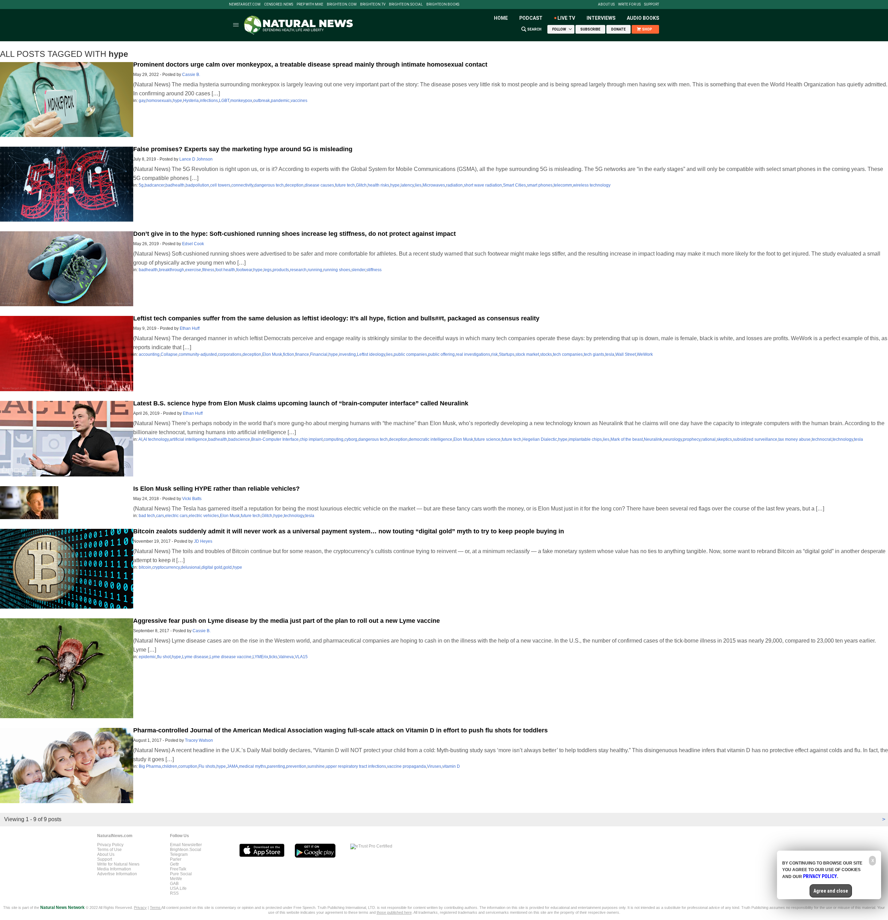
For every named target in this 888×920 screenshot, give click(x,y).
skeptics (724, 439)
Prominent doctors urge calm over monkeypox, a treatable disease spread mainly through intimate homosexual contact (310, 64)
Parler (175, 859)
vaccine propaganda (406, 766)
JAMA (232, 766)
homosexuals (159, 100)
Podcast (531, 18)
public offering (441, 354)
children (169, 766)
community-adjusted (198, 354)
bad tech (147, 515)
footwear (244, 269)
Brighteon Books (442, 4)
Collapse (169, 354)
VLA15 (301, 656)
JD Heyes (203, 541)
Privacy (140, 907)
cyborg (350, 439)
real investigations (473, 354)
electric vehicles (204, 515)
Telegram (179, 854)
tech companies (568, 354)
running (315, 269)
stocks (546, 354)
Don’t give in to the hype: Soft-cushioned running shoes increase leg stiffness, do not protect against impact (294, 233)
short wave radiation (483, 185)
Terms (155, 907)
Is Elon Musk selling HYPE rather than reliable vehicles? (216, 488)
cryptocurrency (166, 567)
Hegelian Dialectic (539, 439)
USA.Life (178, 888)
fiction (288, 354)
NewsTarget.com (245, 4)
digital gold (212, 567)
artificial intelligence (188, 439)
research (298, 269)
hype (177, 100)
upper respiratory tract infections (356, 766)
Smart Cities (514, 185)
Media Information (114, 869)
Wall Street (625, 354)
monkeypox (241, 100)
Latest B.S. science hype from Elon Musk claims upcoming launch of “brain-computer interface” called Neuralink (300, 403)
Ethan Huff (189, 328)
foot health (225, 269)
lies (418, 185)
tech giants (594, 354)
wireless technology (591, 185)
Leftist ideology (371, 354)
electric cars (176, 515)
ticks (273, 656)
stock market (527, 354)
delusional (190, 567)
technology (842, 439)
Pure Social (181, 873)
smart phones (540, 185)
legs (268, 269)
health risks (378, 185)
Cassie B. (191, 74)
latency (407, 185)
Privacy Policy (110, 844)
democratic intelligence (430, 439)
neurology (672, 439)
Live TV (566, 18)
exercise (193, 269)
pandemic (280, 100)
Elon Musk (272, 354)
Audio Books (643, 18)
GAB (174, 883)
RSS (174, 893)
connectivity (242, 185)
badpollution (197, 185)
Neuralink (653, 439)
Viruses (434, 766)
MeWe (176, 878)
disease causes (319, 185)
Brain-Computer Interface (275, 439)
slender (358, 269)
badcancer (154, 185)
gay (142, 100)
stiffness (374, 269)
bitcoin (145, 567)
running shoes (336, 269)
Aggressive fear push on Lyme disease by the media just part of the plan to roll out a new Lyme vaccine (286, 620)
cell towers (220, 185)
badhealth (175, 185)
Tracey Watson (199, 740)
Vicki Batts (192, 498)
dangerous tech (269, 185)
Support (651, 4)
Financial (318, 354)
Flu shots (206, 766)
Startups (506, 354)
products (281, 269)
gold (227, 567)
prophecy (691, 439)
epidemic (147, 656)
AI (140, 439)
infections (209, 100)
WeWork (645, 354)
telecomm (563, 185)
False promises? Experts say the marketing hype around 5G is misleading (242, 149)
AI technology (156, 439)
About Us (606, 4)
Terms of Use (109, 849)
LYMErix (260, 656)
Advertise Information (117, 873)
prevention (296, 766)
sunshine (316, 766)
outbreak (261, 100)
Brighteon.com (342, 4)
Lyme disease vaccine (230, 656)
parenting (276, 766)
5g (141, 185)
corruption (187, 766)
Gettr (174, 864)
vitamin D (451, 766)
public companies (410, 354)
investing (347, 354)
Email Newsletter (186, 844)
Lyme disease (195, 656)
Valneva (286, 656)
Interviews (601, 18)
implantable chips (585, 439)
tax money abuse (794, 439)
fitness (208, 269)
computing (333, 439)
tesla (609, 354)
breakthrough (171, 269)
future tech (345, 185)
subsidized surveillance (755, 439)
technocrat (821, 439)
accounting (149, 354)
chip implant (311, 439)
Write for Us (629, 4)
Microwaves (433, 185)
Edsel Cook (193, 243)
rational (708, 439)
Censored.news (278, 4)
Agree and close (830, 891)
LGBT (224, 100)
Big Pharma (150, 766)
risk (494, 354)
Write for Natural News (118, 864)
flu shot (164, 656)
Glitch (361, 185)
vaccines (299, 100)
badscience (239, 439)
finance (302, 354)
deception (294, 185)
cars (160, 515)
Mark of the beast (626, 439)
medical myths (252, 766)
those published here (394, 912)
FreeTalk (178, 869)
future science (487, 439)
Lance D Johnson (196, 159)
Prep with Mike (310, 4)
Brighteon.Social (406, 4)
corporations (229, 354)
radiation (454, 185)
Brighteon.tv (372, 4)
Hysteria (191, 100)
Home (501, 18)
